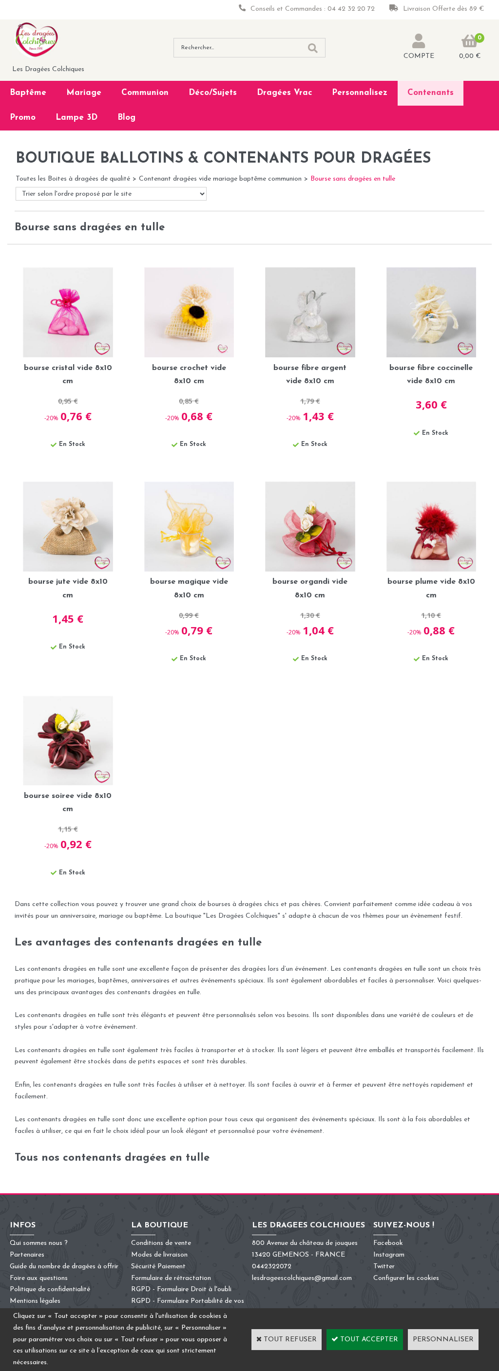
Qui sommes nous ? (39, 1243)
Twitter (384, 1266)
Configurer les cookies (406, 1278)
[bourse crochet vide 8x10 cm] (189, 355)
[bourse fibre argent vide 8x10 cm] (310, 355)
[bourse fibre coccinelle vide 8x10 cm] (431, 355)
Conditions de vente (161, 1243)
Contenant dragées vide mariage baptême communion (220, 179)
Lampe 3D (76, 117)
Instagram (388, 1255)
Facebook (388, 1243)
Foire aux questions (39, 1278)
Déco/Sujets (213, 93)
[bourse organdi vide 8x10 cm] (310, 570)
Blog (126, 117)
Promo (23, 117)
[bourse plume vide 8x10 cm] (431, 570)
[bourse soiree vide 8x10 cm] (68, 783)
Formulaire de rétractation (171, 1278)
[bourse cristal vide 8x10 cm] (68, 355)
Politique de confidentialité (50, 1289)
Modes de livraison (159, 1255)
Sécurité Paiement (158, 1266)
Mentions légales (35, 1301)
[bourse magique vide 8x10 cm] (189, 570)
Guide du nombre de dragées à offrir (64, 1266)
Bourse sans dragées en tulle (352, 179)
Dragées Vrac (284, 93)
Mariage (83, 93)
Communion (145, 93)
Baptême (28, 93)
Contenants (430, 93)
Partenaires (27, 1255)
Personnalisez (359, 93)
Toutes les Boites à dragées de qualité (73, 179)
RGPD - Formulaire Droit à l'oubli (181, 1289)
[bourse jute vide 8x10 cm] (68, 570)
